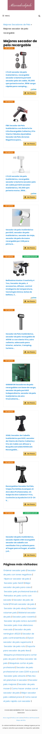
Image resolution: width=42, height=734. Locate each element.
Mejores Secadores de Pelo (16, 24)
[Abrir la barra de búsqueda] (39, 16)
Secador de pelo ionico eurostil (19, 621)
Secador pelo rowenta (24, 616)
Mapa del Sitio (21, 720)
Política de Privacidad (31, 718)
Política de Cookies (17, 718)
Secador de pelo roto (14, 646)
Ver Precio (31, 93)
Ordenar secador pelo (14, 570)
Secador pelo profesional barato (20, 591)
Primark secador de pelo (22, 604)
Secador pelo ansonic (15, 675)
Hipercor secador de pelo (16, 578)
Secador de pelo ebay (15, 608)
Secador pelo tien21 (13, 583)
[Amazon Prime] (33, 90)
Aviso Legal (6, 718)
